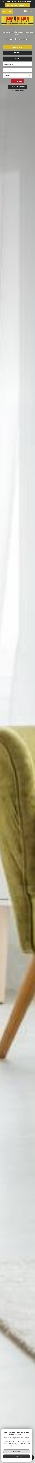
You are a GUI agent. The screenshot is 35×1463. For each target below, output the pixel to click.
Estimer (17, 58)
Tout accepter (17, 1456)
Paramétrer (17, 1451)
